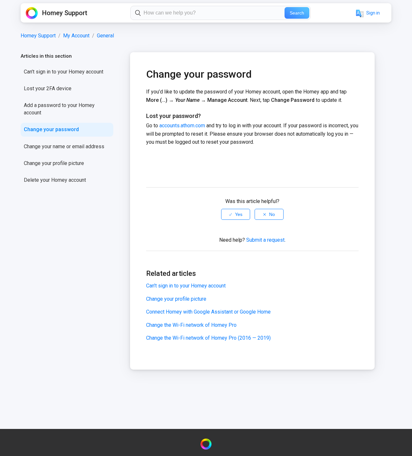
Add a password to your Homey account (59, 108)
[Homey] (206, 444)
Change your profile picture (54, 163)
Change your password (51, 129)
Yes (238, 214)
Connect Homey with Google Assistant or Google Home (208, 312)
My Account (76, 36)
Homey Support (38, 36)
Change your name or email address (64, 146)
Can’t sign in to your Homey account (63, 72)
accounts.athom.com (182, 125)
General (105, 36)
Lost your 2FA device (47, 88)
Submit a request (265, 240)
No (272, 214)
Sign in (373, 12)
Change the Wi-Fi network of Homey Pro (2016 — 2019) (208, 338)
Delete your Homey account (55, 180)
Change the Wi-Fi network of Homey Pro (191, 325)
